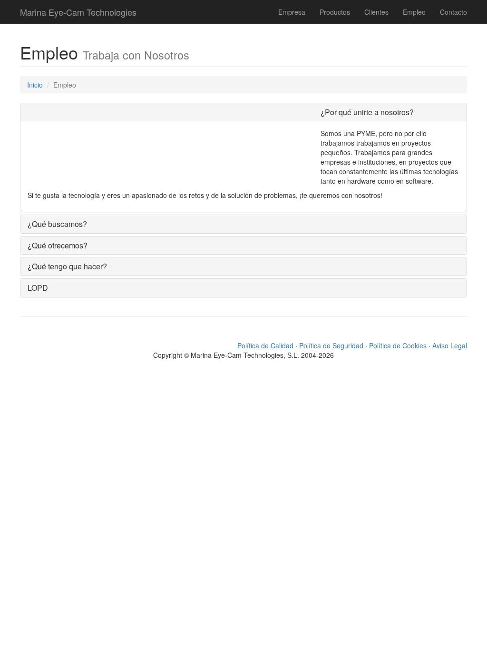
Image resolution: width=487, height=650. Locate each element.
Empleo (414, 12)
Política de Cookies (398, 345)
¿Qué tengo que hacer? (67, 266)
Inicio (35, 84)
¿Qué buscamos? (57, 223)
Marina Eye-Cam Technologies (78, 12)
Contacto (453, 12)
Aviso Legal (449, 345)
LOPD (38, 287)
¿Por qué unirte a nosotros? (367, 112)
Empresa (291, 12)
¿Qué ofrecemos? (58, 245)
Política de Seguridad (331, 345)
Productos (335, 12)
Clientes (376, 12)
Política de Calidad (265, 345)
